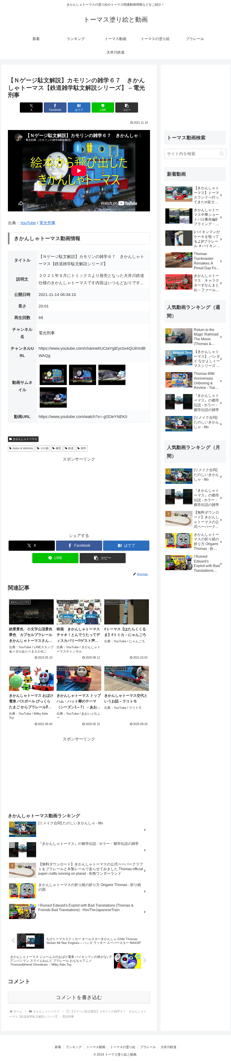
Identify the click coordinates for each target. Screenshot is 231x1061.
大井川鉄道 (168, 1047)
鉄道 (71, 448)
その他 (44, 448)
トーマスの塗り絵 (122, 1047)
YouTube (28, 223)
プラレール (148, 1047)
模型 (58, 448)
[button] (126, 107)
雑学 (83, 448)
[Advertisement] (79, 494)
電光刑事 (47, 223)
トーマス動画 (95, 1047)
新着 (58, 1047)
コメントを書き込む (79, 997)
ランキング (74, 1047)
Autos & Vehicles (23, 448)
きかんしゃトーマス (25, 439)
